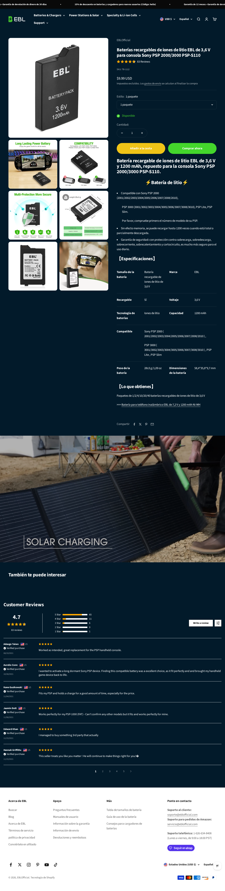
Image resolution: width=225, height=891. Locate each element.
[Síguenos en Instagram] (28, 864)
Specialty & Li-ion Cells (122, 15)
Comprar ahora (192, 148)
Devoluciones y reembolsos (69, 837)
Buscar (12, 810)
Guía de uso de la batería (121, 817)
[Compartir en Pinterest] (146, 424)
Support (39, 23)
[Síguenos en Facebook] (10, 864)
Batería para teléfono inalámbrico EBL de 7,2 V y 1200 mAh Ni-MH (160, 405)
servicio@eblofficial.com (182, 824)
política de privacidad (21, 837)
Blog (11, 817)
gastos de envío (152, 83)
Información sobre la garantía (71, 824)
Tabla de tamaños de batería (124, 810)
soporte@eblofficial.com (182, 815)
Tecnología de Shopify (43, 877)
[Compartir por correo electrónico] (152, 424)
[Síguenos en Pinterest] (37, 864)
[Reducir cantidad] (122, 133)
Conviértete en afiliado (22, 844)
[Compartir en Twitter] (140, 424)
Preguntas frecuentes (66, 810)
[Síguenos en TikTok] (55, 864)
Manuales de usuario (65, 817)
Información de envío (66, 830)
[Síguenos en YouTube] (46, 864)
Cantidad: (123, 125)
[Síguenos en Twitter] (19, 864)
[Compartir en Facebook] (134, 424)
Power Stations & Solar (84, 15)
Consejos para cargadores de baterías (124, 826)
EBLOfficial (123, 40)
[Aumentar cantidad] (142, 133)
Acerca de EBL (17, 824)
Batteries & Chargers (47, 15)
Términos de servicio (20, 830)
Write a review (201, 623)
